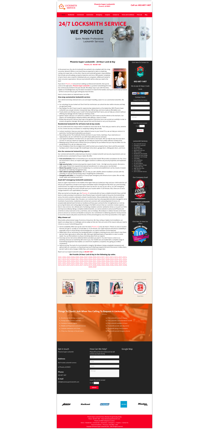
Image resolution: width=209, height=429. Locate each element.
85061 (81, 263)
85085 (107, 265)
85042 (99, 261)
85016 (125, 257)
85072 (60, 265)
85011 (103, 257)
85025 (94, 259)
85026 (99, 259)
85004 (73, 257)
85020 (73, 259)
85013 (112, 257)
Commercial (80, 14)
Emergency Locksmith (140, 279)
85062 (86, 263)
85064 (94, 263)
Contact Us (116, 14)
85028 (107, 259)
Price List (139, 14)
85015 (120, 257)
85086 (112, 265)
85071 (125, 263)
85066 (103, 263)
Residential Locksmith (69, 279)
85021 (77, 259)
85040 (90, 261)
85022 (81, 259)
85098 (125, 265)
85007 (86, 257)
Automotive (89, 14)
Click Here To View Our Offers (140, 222)
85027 (103, 259)
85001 (60, 257)
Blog (146, 14)
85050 (125, 261)
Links (116, 424)
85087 (95, 267)
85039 (86, 261)
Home (63, 14)
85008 (90, 257)
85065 (99, 263)
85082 (99, 265)
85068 (112, 263)
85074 (68, 265)
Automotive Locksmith (116, 279)
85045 (112, 261)
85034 (64, 261)
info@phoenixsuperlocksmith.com (68, 382)
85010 (99, 257)
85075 (73, 265)
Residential (71, 14)
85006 (81, 257)
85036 (73, 261)
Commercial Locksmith (92, 279)
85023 (86, 259)
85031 (120, 259)
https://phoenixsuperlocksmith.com (110, 418)
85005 (77, 257)
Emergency (99, 14)
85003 (68, 257)
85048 (120, 261)
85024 (90, 259)
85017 (60, 259)
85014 (116, 257)
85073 (64, 265)
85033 (60, 261)
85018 (64, 259)
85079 (90, 265)
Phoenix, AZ (88, 64)
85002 (64, 257)
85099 (90, 267)
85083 (103, 265)
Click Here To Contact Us (140, 62)
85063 (90, 263)
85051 (60, 263)
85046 (116, 261)
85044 (107, 261)
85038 (81, 261)
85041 (94, 261)
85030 (116, 259)
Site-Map (111, 424)
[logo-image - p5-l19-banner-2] (104, 37)
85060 (77, 263)
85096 (116, 265)
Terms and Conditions (128, 14)
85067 (107, 263)
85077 (81, 265)
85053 (64, 263)
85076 (77, 265)
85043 (103, 261)
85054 (68, 263)
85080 (94, 265)
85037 (77, 261)
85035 (68, 261)
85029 (112, 259)
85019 (68, 259)
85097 (120, 265)
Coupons (107, 14)
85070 (120, 263)
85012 (107, 257)
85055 (73, 263)
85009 (94, 257)
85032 (125, 259)
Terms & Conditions (96, 424)
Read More (69, 296)
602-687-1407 (144, 5)
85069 (116, 263)
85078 (86, 265)
